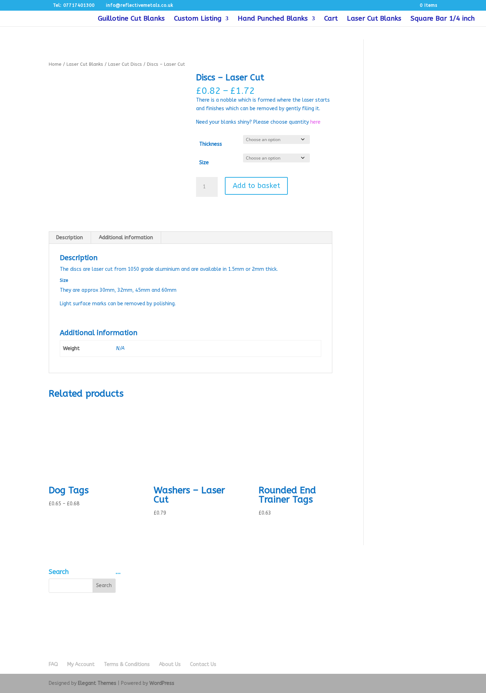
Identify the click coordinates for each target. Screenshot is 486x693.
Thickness (210, 144)
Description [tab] (69, 238)
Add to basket (256, 186)
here (315, 122)
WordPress (161, 683)
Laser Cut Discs (125, 64)
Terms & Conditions (127, 664)
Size (204, 163)
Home (55, 64)
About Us (170, 664)
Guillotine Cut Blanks (131, 19)
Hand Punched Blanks (273, 19)
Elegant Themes (97, 683)
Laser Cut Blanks (374, 19)
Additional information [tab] (126, 238)
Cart (331, 19)
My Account (81, 664)
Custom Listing (197, 19)
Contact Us (203, 664)
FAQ (53, 664)
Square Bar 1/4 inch (443, 19)
